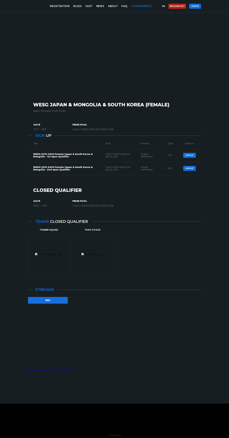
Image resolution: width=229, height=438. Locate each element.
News (100, 6)
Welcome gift (177, 6)
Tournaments (141, 6)
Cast (89, 6)
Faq (124, 6)
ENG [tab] (47, 300)
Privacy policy (114, 435)
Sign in (195, 6)
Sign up (189, 155)
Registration (59, 6)
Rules (77, 6)
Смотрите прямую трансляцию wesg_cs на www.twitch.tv (51, 370)
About (113, 6)
